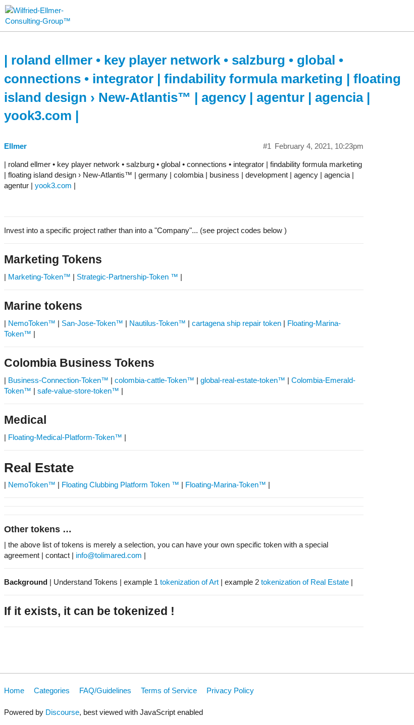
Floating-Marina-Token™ (225, 484)
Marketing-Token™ (39, 276)
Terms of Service (169, 690)
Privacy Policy (230, 690)
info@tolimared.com (109, 555)
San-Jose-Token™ (92, 323)
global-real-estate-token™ (242, 380)
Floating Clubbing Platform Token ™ (120, 484)
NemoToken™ (32, 323)
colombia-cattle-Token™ (154, 380)
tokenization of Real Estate (305, 582)
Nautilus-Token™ (157, 323)
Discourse (62, 712)
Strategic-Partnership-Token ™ (128, 276)
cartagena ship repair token (236, 323)
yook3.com (53, 185)
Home (14, 690)
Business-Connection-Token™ (59, 380)
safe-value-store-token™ (78, 390)
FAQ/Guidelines (105, 690)
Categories (52, 690)
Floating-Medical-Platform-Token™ (65, 437)
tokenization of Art (189, 582)
